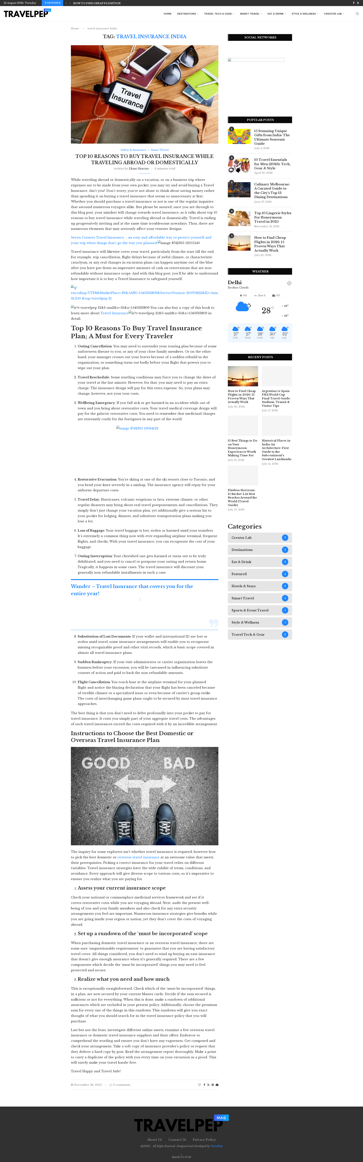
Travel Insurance (115, 313)
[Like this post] (199, 1085)
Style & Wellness (304, 13)
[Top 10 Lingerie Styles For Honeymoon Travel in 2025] (239, 218)
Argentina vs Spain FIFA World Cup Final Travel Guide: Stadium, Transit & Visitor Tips (276, 398)
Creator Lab (333, 13)
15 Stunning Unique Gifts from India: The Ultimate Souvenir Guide (272, 137)
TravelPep (216, 1146)
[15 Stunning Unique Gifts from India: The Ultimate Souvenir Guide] (239, 136)
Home (167, 13)
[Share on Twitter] (208, 1085)
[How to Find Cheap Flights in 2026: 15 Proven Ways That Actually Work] (239, 243)
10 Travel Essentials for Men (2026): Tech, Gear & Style (272, 164)
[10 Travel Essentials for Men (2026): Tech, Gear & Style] (239, 165)
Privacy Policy (204, 1140)
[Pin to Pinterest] (213, 1085)
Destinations (186, 13)
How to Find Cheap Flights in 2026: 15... (103, 3)
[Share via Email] (217, 1085)
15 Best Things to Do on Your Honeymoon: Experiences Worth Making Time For (242, 448)
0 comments (121, 1085)
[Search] (357, 13)
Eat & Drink (276, 13)
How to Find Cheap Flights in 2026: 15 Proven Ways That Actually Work (270, 244)
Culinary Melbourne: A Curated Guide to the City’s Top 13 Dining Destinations (272, 190)
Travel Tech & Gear (218, 13)
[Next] (70, 3)
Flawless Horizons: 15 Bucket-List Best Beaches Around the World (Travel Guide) (242, 497)
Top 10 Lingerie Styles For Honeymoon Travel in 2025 (272, 217)
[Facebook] (353, 3)
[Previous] (66, 3)
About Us (154, 1140)
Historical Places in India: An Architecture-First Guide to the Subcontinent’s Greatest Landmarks (276, 450)
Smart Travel (249, 13)
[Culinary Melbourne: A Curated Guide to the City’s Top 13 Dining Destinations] (239, 189)
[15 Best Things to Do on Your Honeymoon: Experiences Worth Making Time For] (243, 426)
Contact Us (177, 1140)
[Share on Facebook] (204, 1085)
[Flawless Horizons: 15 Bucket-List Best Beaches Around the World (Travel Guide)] (243, 475)
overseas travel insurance (138, 857)
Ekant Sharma (139, 168)
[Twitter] (358, 3)
